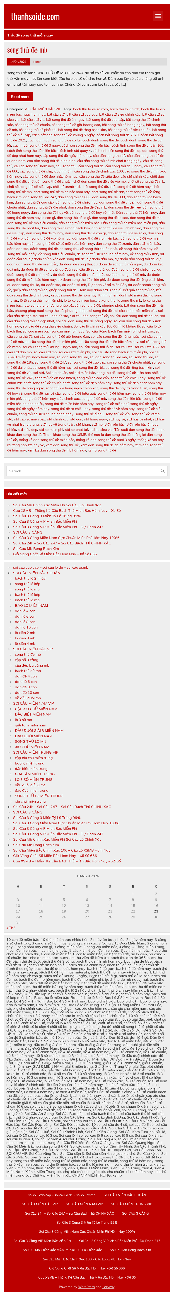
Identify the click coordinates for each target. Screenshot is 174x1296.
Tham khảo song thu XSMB (64, 434)
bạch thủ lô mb (27, 600)
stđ (9, 419)
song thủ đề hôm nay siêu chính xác (51, 398)
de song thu (69, 249)
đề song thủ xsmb (144, 254)
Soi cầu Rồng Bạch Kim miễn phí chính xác (120, 331)
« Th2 (10, 927)
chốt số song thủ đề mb (146, 181)
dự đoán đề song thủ (75, 264)
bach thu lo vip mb (124, 109)
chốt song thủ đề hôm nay (130, 186)
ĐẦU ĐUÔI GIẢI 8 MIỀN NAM (39, 730)
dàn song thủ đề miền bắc (79, 223)
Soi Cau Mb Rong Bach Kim (36, 548)
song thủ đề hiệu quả (79, 393)
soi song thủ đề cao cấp (86, 362)
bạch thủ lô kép (27, 594)
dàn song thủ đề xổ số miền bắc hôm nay (61, 243)
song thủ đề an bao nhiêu (55, 378)
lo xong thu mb (129, 300)
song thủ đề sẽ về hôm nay (113, 409)
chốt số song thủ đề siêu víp (29, 186)
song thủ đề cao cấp (93, 378)
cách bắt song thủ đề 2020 (118, 135)
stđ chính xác (57, 419)
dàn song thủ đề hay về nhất (92, 212)
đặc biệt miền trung (31, 768)
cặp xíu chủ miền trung (34, 757)
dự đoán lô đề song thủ (39, 269)
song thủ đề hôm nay (114, 393)
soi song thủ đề (141, 357)
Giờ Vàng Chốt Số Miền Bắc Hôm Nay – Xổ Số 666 (55, 554)
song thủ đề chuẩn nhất (51, 383)
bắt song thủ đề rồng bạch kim (82, 130)
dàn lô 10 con (26, 627)
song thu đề (106, 373)
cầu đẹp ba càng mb (32, 665)
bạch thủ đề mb (28, 670)
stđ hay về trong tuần (57, 424)
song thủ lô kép (27, 583)
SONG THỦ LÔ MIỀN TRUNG (39, 796)
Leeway (108, 1287)
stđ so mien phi (51, 429)
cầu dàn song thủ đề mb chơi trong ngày (109, 161)
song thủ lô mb (27, 589)
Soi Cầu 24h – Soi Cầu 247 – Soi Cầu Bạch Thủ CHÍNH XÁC (62, 543)
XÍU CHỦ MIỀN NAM (32, 747)
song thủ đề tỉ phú (89, 414)
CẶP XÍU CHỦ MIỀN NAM (36, 708)
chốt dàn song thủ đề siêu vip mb (99, 181)
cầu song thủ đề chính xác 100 (98, 171)
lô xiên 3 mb (25, 638)
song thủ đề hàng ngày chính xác (72, 388)
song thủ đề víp (117, 414)
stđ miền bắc (114, 424)
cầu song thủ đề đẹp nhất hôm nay (50, 176)
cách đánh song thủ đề (100, 140)
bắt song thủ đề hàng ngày (123, 125)
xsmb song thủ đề (102, 450)
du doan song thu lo (23, 285)
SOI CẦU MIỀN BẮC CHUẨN (36, 572)
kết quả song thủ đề (138, 290)
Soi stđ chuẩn (56, 373)
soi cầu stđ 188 (146, 347)
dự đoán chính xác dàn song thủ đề (57, 259)
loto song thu (34, 305)
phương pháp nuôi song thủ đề (39, 310)
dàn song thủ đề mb (146, 218)
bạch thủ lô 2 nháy (30, 578)
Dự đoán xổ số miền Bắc (107, 285)
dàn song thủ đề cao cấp (34, 202)
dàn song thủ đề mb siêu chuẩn (32, 223)
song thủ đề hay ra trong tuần (123, 388)
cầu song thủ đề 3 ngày (123, 166)
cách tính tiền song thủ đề (113, 150)
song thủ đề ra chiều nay (70, 409)
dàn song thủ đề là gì (73, 218)
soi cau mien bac (36, 331)
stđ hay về (117, 419)
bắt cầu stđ (56, 114)
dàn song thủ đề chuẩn (117, 202)
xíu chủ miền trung (30, 801)
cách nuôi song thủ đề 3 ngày (36, 145)
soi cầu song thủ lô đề (96, 347)
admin (37, 61)
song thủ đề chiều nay (128, 378)
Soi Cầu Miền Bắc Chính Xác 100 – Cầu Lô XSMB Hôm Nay (62, 850)
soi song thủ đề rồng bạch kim (129, 367)
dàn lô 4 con (25, 611)
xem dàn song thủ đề (62, 445)
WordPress (86, 1287)
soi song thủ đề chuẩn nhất (128, 362)
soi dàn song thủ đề (72, 357)
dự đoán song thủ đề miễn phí (81, 279)
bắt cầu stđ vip (32, 119)
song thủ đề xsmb (145, 414)
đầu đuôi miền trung (31, 790)
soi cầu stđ (124, 347)
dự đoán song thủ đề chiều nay (130, 269)
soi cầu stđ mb (45, 352)
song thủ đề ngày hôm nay (28, 409)
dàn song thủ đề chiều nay (76, 202)
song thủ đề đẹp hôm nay (91, 383)
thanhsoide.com (35, 16)
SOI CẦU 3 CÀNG (27, 532)
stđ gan (76, 419)
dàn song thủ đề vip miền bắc (95, 238)
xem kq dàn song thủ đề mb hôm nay (57, 450)
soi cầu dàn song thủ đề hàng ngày (84, 321)
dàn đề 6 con (26, 681)
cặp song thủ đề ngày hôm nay (67, 155)
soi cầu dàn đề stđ (53, 316)
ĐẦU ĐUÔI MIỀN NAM (34, 736)
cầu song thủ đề (91, 166)
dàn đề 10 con (27, 692)
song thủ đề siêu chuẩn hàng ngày (46, 414)
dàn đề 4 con (26, 676)
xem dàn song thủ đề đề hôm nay (107, 445)
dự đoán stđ (50, 285)
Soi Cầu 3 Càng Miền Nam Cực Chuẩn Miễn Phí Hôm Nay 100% (66, 537)
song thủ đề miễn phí (111, 404)
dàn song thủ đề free (124, 207)
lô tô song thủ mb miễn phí (41, 300)
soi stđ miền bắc (82, 373)
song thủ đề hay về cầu (42, 393)
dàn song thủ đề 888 (108, 197)
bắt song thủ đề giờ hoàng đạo (76, 125)
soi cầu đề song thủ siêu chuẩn (47, 326)
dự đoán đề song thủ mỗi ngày (118, 264)
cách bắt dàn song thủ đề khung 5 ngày (63, 135)
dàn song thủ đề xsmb (113, 243)
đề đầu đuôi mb (28, 698)
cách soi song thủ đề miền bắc (86, 145)
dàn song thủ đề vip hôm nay (47, 238)
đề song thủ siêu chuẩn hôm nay (102, 254)
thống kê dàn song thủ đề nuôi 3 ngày (106, 440)
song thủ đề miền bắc (125, 398)
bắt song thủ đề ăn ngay (65, 119)
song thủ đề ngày (144, 404)
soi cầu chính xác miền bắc (135, 310)
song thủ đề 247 (20, 378)
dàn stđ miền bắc (146, 243)
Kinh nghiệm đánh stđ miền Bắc (123, 295)
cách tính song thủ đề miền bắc (32, 150)
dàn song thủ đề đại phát (46, 207)
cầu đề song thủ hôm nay (34, 166)
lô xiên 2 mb (25, 632)
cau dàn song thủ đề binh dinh (51, 161)
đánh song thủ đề (44, 249)
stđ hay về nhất (139, 419)
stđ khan (83, 424)
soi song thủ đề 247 (50, 362)
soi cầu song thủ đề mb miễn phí (50, 342)
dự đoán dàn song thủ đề (135, 259)
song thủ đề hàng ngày (25, 388)
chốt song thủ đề (95, 186)
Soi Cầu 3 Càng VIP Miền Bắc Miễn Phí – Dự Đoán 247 (58, 526)
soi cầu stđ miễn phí (74, 352)
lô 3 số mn (23, 719)
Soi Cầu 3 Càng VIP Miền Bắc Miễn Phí (45, 521)
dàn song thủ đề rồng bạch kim (65, 228)
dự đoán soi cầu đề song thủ (81, 269)
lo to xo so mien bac (80, 300)
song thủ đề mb (27, 49)
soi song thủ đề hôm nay (52, 367)
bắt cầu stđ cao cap (81, 114)
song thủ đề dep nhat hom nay (137, 383)
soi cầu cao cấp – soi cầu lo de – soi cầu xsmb (50, 567)
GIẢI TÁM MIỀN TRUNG (35, 774)
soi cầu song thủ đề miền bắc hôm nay (108, 342)
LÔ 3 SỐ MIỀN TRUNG (34, 779)
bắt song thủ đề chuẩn (32, 125)
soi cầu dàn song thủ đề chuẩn (134, 316)
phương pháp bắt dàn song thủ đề (73, 305)
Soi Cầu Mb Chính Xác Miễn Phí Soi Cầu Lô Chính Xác (57, 505)
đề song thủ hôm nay (135, 249)
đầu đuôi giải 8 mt (30, 785)
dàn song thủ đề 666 (74, 197)
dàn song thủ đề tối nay (44, 233)
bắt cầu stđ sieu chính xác (119, 114)
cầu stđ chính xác (134, 176)
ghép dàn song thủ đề (30, 290)
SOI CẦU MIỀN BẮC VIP (42, 109)
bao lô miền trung (29, 763)
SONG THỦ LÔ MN (30, 741)
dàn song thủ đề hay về (49, 212)
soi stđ (38, 373)
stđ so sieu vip (101, 429)
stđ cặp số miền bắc (29, 419)
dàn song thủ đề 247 (39, 197)
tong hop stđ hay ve (28, 445)
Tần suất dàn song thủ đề (134, 429)
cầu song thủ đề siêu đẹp (99, 176)
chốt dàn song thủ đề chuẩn (50, 181)
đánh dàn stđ (17, 249)
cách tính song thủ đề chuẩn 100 (137, 145)
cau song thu (66, 166)
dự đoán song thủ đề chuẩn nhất (78, 274)
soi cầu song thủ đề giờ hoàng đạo (61, 336)
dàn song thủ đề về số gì (127, 233)
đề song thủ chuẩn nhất (98, 249)
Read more (20, 96)
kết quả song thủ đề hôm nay (74, 295)
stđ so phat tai (76, 429)
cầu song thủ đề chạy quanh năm (46, 171)
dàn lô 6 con (25, 616)
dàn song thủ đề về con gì (85, 233)
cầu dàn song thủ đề (109, 155)
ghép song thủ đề (63, 290)
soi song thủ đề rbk (88, 367)
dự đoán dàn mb (100, 259)
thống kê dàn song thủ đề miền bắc (46, 440)
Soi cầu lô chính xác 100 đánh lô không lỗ (107, 326)
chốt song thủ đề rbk (108, 192)
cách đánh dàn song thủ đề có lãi (54, 140)
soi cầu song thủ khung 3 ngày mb (49, 347)
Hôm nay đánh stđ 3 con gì (99, 290)
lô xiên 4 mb (25, 643)
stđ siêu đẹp (27, 429)
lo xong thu (107, 300)
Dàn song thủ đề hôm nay (136, 212)
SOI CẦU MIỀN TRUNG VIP (35, 752)
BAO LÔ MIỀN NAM (31, 605)
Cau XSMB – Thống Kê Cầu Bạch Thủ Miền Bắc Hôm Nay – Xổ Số (67, 510)
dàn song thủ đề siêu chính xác (116, 228)
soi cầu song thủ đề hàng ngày (115, 336)
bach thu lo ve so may (90, 109)
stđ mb (97, 424)
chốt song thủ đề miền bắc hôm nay (62, 192)
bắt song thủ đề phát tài (37, 130)
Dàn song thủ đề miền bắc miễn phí (129, 223)
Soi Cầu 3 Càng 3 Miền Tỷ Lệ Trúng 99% (47, 516)
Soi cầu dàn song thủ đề (89, 316)
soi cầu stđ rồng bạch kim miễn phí (119, 352)
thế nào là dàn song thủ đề (109, 434)
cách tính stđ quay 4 (74, 150)
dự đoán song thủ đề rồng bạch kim (135, 279)
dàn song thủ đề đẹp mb (87, 207)
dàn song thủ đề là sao (110, 218)
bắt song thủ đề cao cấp (105, 119)
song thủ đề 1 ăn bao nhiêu (139, 373)
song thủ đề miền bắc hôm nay (69, 404)
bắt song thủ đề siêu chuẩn (129, 130)
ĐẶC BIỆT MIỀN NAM (33, 714)
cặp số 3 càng (26, 660)
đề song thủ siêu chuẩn (56, 254)
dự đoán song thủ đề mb (125, 274)
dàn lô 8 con (25, 621)
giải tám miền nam (30, 725)
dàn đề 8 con (26, 687)
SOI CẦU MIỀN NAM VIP (33, 703)
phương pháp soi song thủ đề (88, 310)
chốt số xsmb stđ (66, 186)
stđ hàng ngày (95, 419)
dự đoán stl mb (74, 285)
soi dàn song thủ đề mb (108, 357)
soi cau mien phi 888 (68, 331)
